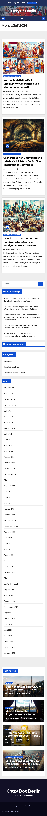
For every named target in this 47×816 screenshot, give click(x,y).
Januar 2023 (9, 515)
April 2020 (8, 641)
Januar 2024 (9, 463)
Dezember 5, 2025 (15, 739)
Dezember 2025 (10, 399)
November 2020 (11, 607)
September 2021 (11, 584)
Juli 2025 (8, 411)
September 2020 (11, 613)
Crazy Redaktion (30, 718)
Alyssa (27, 693)
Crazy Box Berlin (23, 11)
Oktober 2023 (10, 480)
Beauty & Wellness (12, 367)
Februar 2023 (9, 509)
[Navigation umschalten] (22, 18)
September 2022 (11, 526)
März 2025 (8, 417)
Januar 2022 (9, 572)
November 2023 (11, 474)
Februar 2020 (10, 647)
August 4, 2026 (14, 693)
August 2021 (9, 590)
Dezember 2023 (10, 468)
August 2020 (9, 618)
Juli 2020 (8, 624)
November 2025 (11, 405)
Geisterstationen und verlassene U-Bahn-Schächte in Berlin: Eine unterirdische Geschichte (22, 161)
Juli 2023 (8, 492)
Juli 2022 (8, 538)
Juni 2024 (8, 440)
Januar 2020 (9, 653)
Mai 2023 (8, 503)
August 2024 (9, 428)
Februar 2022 (9, 566)
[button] (40, 18)
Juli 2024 (8, 434)
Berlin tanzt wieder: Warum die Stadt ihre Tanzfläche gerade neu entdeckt (23, 689)
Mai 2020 (8, 636)
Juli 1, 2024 (10, 250)
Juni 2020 (8, 630)
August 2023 (9, 486)
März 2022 (8, 561)
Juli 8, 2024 (10, 169)
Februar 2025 (9, 422)
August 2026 (9, 388)
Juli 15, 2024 (10, 91)
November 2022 (11, 520)
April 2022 (8, 555)
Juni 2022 (8, 543)
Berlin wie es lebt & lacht (12, 76)
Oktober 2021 (9, 578)
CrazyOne (24, 91)
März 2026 (8, 393)
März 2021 (8, 595)
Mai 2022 (8, 549)
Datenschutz (28, 806)
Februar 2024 (10, 457)
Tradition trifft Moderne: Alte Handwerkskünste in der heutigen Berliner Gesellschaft (21, 242)
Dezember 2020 (11, 601)
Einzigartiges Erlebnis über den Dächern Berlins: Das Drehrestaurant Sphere (22, 763)
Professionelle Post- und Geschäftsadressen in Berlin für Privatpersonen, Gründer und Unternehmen (23, 317)
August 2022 (9, 532)
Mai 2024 (8, 445)
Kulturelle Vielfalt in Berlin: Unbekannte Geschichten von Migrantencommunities (21, 84)
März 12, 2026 (13, 718)
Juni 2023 (8, 497)
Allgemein (8, 361)
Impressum (18, 806)
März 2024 (8, 451)
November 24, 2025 (16, 767)
